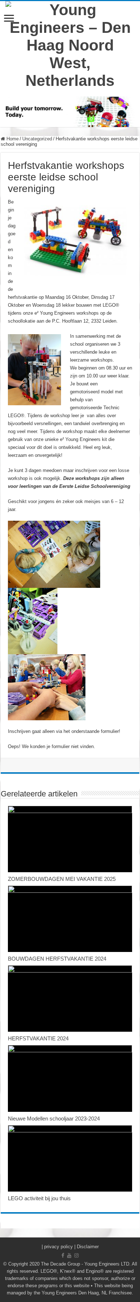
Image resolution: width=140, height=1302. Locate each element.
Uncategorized (37, 138)
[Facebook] (63, 1255)
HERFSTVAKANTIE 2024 (38, 1038)
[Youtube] (69, 1255)
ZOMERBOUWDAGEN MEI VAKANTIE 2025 (62, 879)
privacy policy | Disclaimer (71, 1246)
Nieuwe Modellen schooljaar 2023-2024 (54, 1118)
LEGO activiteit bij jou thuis (39, 1198)
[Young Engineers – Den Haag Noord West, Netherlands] (70, 44)
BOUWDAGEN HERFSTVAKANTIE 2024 (57, 959)
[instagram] (76, 1255)
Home (12, 138)
